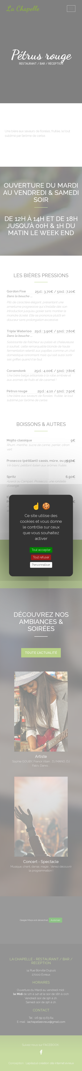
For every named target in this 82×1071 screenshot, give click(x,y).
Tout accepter (41, 550)
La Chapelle (23, 8)
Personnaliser (41, 565)
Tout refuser (41, 557)
